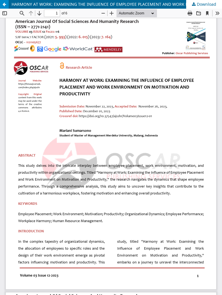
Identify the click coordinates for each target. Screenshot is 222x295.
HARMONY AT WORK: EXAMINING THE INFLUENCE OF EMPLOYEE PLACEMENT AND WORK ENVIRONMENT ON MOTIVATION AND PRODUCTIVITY (117, 4)
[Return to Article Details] (4, 4)
